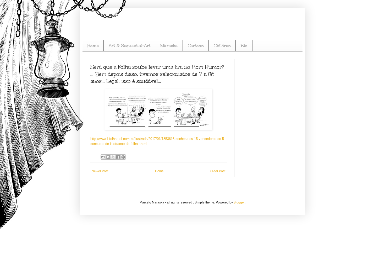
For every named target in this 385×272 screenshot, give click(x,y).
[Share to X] (113, 157)
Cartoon (196, 45)
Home (93, 45)
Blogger (239, 202)
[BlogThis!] (108, 157)
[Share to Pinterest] (123, 157)
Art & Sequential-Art (129, 45)
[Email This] (103, 157)
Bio (244, 45)
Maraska (169, 45)
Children (222, 45)
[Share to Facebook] (118, 157)
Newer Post (100, 171)
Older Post (217, 171)
